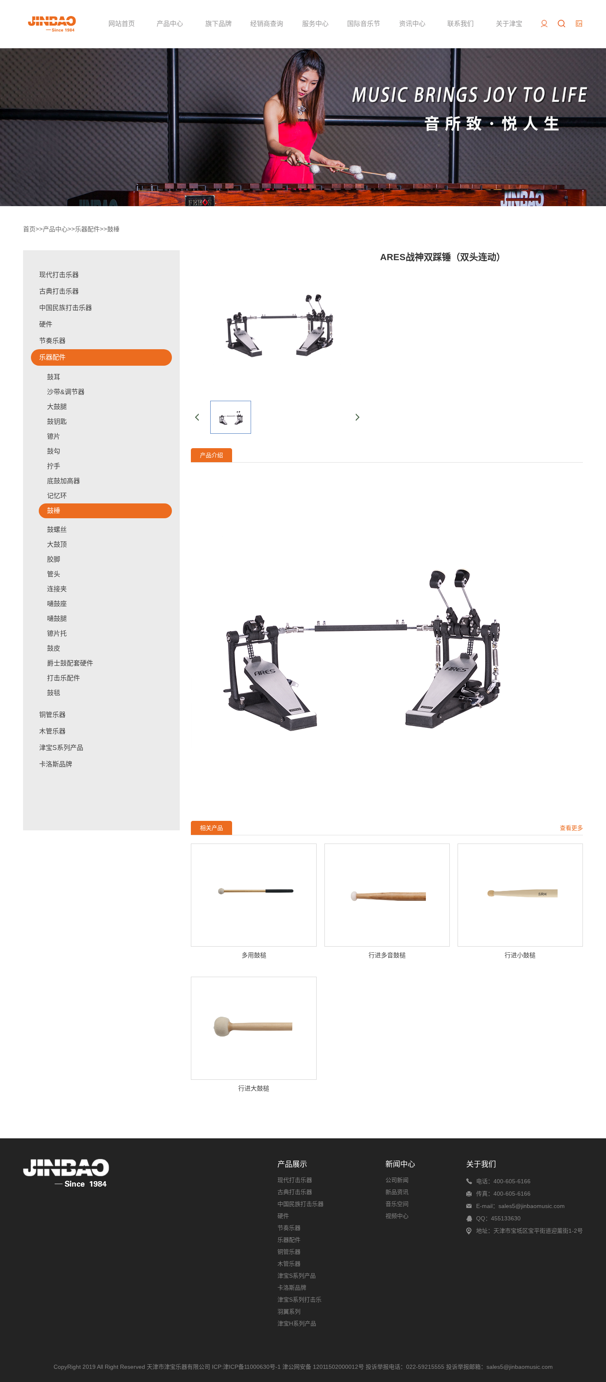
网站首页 (121, 23)
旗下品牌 (218, 23)
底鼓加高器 (63, 480)
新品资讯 (397, 1192)
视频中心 (397, 1216)
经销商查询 (266, 23)
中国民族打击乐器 (65, 307)
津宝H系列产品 (296, 1323)
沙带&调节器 (66, 391)
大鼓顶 (57, 544)
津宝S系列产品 (61, 747)
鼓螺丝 (57, 529)
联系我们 (460, 23)
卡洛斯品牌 (55, 764)
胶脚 (53, 559)
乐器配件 (87, 229)
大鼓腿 (57, 406)
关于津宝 (509, 23)
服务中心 (315, 23)
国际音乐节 (363, 23)
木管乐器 (52, 731)
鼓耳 (53, 377)
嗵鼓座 (57, 603)
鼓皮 (53, 648)
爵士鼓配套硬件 (70, 663)
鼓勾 (53, 451)
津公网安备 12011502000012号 (323, 1366)
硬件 (45, 324)
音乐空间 (397, 1204)
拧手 (53, 466)
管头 (53, 574)
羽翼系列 (289, 1311)
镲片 (53, 436)
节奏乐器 (52, 340)
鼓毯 (53, 692)
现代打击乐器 (59, 274)
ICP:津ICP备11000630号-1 (246, 1366)
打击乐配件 (63, 678)
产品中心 (170, 23)
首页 (29, 229)
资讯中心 (412, 23)
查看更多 (571, 828)
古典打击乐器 (59, 291)
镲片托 (57, 633)
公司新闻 (397, 1180)
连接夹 (57, 588)
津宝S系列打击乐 (299, 1299)
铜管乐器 (52, 714)
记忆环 (57, 495)
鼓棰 (113, 229)
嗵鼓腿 (57, 618)
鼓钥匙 (57, 421)
